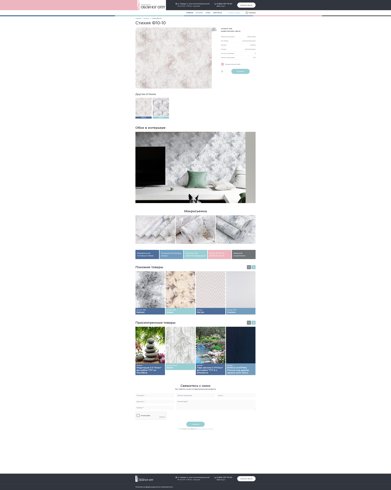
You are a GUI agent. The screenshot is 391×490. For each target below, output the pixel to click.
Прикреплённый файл (232, 64)
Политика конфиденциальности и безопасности (154, 487)
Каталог (199, 13)
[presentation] (249, 267)
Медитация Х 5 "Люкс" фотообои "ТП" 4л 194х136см (148, 370)
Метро (200, 312)
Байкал (140, 312)
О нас (208, 13)
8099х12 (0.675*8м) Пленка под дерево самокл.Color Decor (238, 370)
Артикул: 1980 (141, 310)
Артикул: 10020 (172, 365)
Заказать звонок (246, 5)
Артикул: (200, 310)
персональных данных (205, 429)
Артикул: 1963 (171, 310)
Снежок (231, 312)
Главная (189, 13)
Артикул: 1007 (231, 310)
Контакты (217, 13)
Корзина (252, 13)
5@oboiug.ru (221, 6)
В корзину (240, 71)
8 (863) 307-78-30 (224, 4)
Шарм (170, 312)
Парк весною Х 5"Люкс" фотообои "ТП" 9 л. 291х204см (210, 370)
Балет (170, 367)
